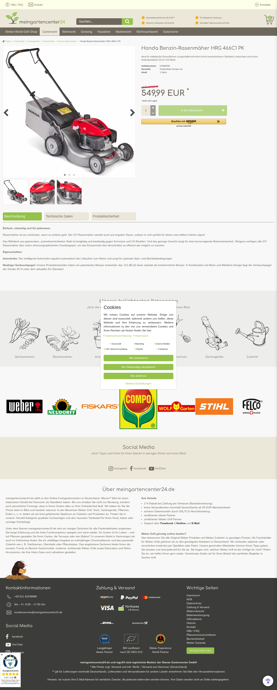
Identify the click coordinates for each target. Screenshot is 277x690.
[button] (183, 123)
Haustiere (103, 31)
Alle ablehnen (138, 375)
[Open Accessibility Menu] (268, 681)
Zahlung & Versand (198, 607)
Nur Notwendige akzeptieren (138, 366)
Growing (86, 31)
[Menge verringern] (153, 113)
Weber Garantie (196, 642)
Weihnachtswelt (147, 31)
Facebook (166, 523)
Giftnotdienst (194, 619)
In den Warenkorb (191, 110)
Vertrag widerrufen (200, 650)
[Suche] (127, 21)
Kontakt (191, 626)
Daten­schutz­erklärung (118, 335)
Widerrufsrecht (195, 611)
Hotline (181, 523)
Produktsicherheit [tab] (106, 216)
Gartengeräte (34, 41)
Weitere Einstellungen (138, 383)
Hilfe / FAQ (193, 630)
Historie (191, 622)
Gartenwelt (49, 31)
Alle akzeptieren (138, 357)
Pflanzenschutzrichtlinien (201, 634)
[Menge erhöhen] (153, 108)
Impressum (193, 595)
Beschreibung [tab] (14, 216)
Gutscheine (170, 31)
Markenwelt (123, 31)
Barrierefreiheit (195, 638)
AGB (189, 599)
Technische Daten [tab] (59, 216)
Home (8, 41)
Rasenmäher (49, 41)
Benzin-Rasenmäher (67, 41)
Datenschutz (194, 603)
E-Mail (196, 523)
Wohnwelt (69, 31)
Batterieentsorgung (198, 615)
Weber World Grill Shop (21, 31)
